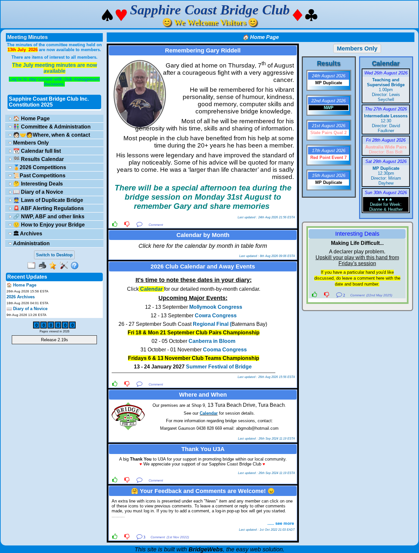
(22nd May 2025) (379, 295)
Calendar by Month (202, 235)
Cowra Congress (216, 315)
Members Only (30, 143)
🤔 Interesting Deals (37, 184)
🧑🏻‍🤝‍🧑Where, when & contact (51, 135)
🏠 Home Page (31, 118)
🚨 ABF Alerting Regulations (48, 208)
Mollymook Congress (215, 307)
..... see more (280, 523)
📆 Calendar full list (36, 151)
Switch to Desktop (54, 254)
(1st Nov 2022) (178, 537)
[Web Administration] (65, 266)
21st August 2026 (328, 125)
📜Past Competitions (38, 175)
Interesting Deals (357, 233)
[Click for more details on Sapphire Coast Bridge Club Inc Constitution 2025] (54, 109)
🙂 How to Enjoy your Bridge (48, 224)
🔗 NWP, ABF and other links (48, 216)
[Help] (76, 266)
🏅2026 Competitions (39, 167)
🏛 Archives (27, 233)
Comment (156, 225)
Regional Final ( (212, 324)
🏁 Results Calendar (38, 159)
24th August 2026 (328, 75)
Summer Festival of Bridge (219, 366)
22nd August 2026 (328, 100)
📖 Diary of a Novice (37, 192)
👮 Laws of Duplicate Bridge (47, 200)
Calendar (209, 413)
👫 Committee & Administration (51, 126)
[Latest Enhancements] (54, 266)
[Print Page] (43, 266)
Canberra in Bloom (212, 341)
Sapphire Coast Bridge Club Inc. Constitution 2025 (49, 102)
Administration (31, 243)
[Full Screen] (32, 266)
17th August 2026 (328, 150)
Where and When (203, 394)
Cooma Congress (225, 349)
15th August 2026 (328, 175)
